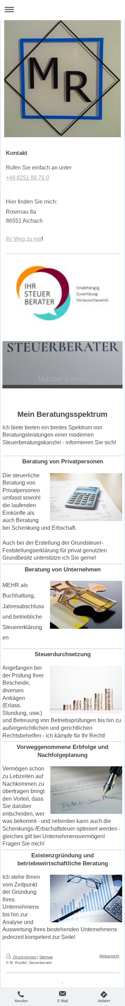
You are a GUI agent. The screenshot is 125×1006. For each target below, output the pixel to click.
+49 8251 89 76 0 (27, 178)
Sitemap (46, 957)
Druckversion (24, 957)
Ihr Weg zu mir (23, 239)
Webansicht (109, 956)
